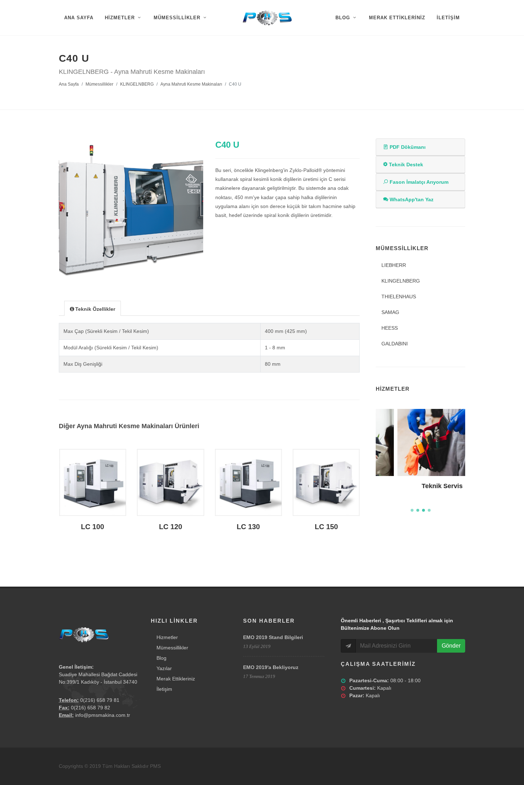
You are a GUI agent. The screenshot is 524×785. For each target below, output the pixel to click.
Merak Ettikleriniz (175, 679)
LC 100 (92, 527)
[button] (412, 510)
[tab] (92, 308)
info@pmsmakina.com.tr (102, 715)
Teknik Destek (405, 164)
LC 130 (248, 527)
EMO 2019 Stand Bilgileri (273, 637)
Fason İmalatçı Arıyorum (418, 182)
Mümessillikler (99, 84)
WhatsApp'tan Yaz (410, 199)
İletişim (164, 689)
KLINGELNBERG (137, 84)
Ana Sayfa (69, 84)
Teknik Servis (420, 486)
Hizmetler (167, 637)
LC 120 (170, 527)
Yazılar (164, 668)
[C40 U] (131, 210)
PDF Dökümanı (407, 147)
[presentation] (92, 309)
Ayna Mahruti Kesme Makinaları (191, 84)
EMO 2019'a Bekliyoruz (270, 667)
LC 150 (326, 527)
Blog (161, 658)
